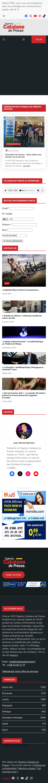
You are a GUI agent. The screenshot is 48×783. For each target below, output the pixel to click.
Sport (7, 283)
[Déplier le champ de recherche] (23, 39)
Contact (6, 778)
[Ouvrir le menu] (3, 16)
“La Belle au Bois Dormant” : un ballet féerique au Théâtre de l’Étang (22, 342)
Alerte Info (7, 687)
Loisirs (5, 699)
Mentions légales (27, 768)
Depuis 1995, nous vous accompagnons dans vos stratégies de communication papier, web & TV (22, 6)
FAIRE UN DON (13, 574)
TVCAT (38, 39)
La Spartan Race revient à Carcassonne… (20, 290)
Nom (4, 230)
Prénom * (7, 224)
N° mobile (7, 213)
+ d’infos (11, 467)
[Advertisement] (24, 70)
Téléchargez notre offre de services (20, 671)
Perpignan (7, 705)
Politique (6, 711)
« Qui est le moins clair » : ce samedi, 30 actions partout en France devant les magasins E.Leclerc (23, 395)
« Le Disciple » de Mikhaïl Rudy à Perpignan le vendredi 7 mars (22, 368)
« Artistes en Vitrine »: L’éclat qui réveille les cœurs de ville (22, 317)
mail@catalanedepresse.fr (22, 661)
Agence (14, 655)
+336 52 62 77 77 (16, 665)
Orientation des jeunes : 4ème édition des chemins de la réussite (23, 155)
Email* (5, 208)
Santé (5, 723)
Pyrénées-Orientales (13, 144)
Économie (7, 693)
